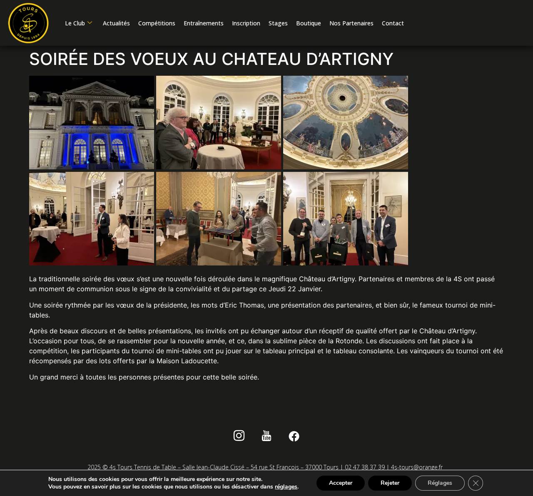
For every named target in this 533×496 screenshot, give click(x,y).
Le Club (75, 23)
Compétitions (156, 23)
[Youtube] (266, 437)
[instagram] (239, 437)
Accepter (340, 483)
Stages (278, 23)
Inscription (246, 23)
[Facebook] (294, 437)
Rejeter (390, 483)
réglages (286, 487)
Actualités (116, 23)
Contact (393, 23)
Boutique (308, 23)
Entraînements (204, 23)
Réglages (440, 483)
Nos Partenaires (351, 23)
